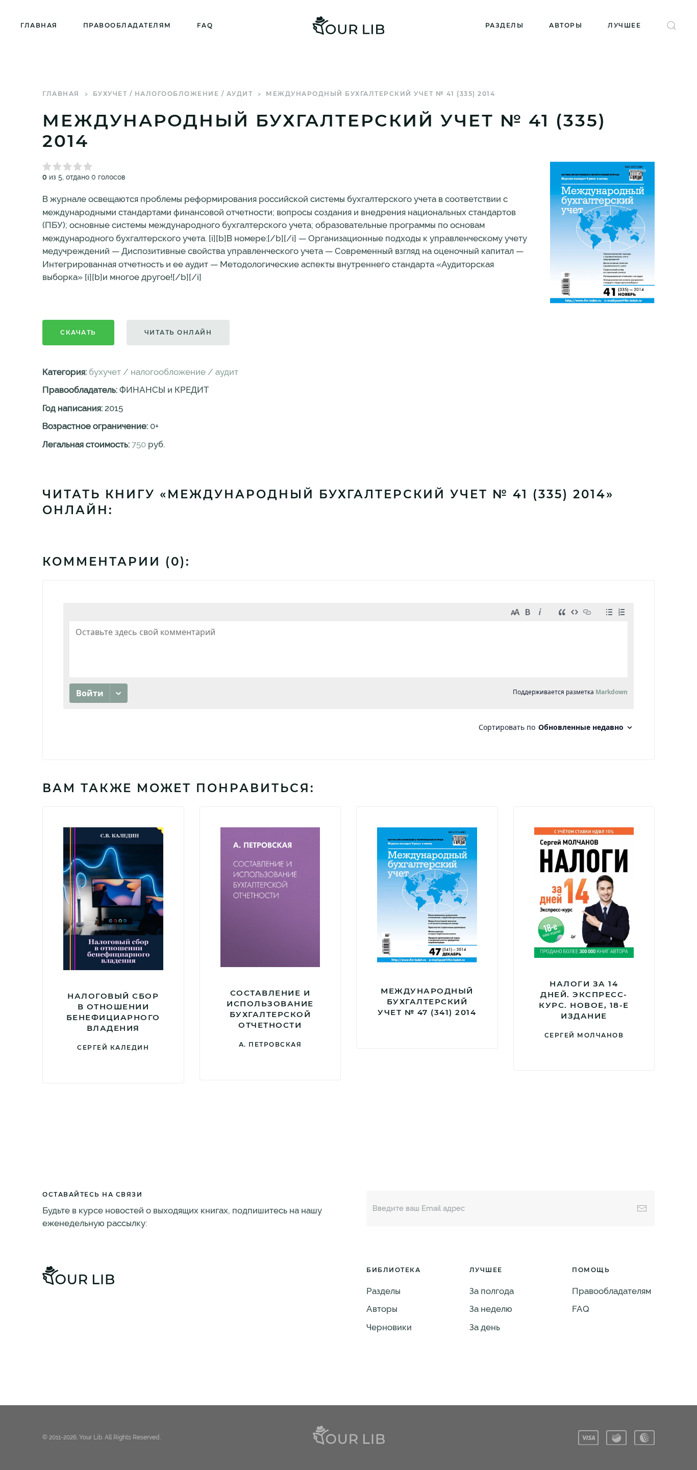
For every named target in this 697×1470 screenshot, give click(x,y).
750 (139, 444)
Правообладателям (127, 25)
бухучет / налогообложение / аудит (173, 93)
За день (484, 1327)
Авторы (565, 25)
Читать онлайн (178, 332)
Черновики (389, 1327)
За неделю (490, 1309)
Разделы (504, 25)
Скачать (78, 332)
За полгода (491, 1291)
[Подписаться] (642, 1208)
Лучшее (624, 25)
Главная (39, 25)
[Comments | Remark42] (348, 670)
